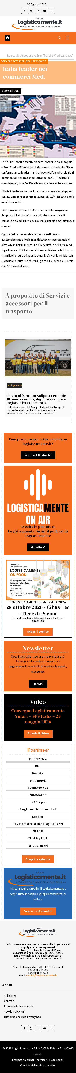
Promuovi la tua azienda (18, 1006)
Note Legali (56, 1060)
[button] (59, 38)
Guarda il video (38, 733)
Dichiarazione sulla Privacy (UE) (22, 1017)
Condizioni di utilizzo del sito (37, 1065)
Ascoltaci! (38, 547)
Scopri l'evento (38, 631)
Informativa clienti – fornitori (29, 1060)
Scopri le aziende (38, 859)
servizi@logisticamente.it (41, 975)
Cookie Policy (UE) (14, 1011)
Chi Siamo (10, 995)
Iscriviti (38, 684)
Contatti (9, 1001)
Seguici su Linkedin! (38, 911)
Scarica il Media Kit (38, 455)
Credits (38, 1054)
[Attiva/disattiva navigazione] (67, 38)
